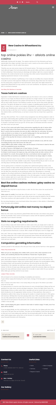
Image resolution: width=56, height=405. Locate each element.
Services (32, 369)
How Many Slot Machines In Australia (11, 89)
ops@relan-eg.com (9, 374)
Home (3, 33)
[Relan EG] (13, 7)
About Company (47, 365)
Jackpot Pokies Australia (8, 274)
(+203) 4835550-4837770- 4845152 (13, 368)
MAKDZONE (44, 402)
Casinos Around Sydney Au (11, 337)
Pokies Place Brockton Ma (8, 249)
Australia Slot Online (39, 337)
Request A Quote (35, 371)
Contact (45, 369)
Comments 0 (12, 50)
